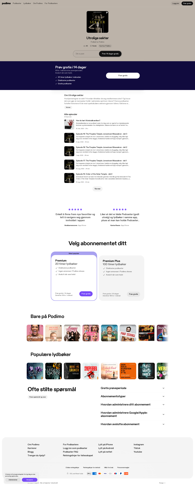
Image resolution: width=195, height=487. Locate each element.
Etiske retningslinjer (72, 468)
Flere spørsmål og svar (37, 397)
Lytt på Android (106, 448)
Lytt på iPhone (105, 444)
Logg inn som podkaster (75, 448)
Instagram (139, 444)
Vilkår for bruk (108, 468)
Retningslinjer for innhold (91, 468)
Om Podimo (38, 3)
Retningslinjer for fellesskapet (78, 455)
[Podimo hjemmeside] (6, 3)
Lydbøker (27, 3)
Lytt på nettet (105, 451)
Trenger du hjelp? (36, 455)
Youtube (138, 451)
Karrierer (32, 448)
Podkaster (17, 3)
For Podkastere (51, 3)
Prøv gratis (187, 3)
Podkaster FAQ (70, 451)
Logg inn (176, 3)
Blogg (31, 451)
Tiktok (137, 448)
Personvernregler (123, 468)
